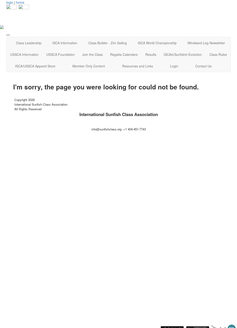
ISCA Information (64, 43)
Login (174, 66)
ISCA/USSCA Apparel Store (35, 66)
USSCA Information (24, 54)
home (20, 2)
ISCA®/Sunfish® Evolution (183, 54)
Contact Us (203, 66)
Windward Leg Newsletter (206, 43)
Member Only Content (88, 66)
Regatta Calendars (124, 54)
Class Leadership (28, 43)
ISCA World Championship (157, 43)
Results (150, 54)
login (9, 2)
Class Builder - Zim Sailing (107, 43)
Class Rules (218, 54)
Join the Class (92, 54)
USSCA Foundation (60, 54)
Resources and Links (137, 66)
